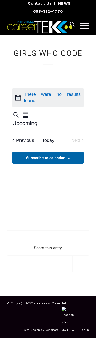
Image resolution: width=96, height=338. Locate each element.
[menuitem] (40, 3)
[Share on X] (32, 264)
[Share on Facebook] (15, 264)
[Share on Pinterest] (64, 264)
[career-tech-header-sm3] (39, 25)
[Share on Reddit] (81, 264)
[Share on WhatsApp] (48, 264)
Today (48, 140)
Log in (84, 330)
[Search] (70, 25)
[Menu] (82, 25)
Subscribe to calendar (45, 157)
